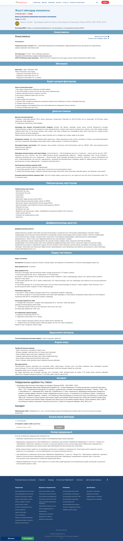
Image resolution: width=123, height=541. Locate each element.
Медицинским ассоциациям (94, 499)
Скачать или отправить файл (98, 38)
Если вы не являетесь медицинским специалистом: (32, 436)
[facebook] (107, 480)
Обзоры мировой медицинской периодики (47, 502)
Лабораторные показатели (46, 514)
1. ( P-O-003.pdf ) (20, 421)
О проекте (41, 480)
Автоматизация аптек (68, 501)
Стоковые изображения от (57, 533)
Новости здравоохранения (46, 508)
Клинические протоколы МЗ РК (47, 494)
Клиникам (51, 2)
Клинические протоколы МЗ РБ (47, 499)
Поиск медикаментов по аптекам (24, 494)
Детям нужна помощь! (93, 480)
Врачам (44, 2)
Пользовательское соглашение (25, 480)
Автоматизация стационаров (70, 499)
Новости (66, 2)
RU (97, 2)
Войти (105, 2)
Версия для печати (101, 36)
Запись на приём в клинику (22, 501)
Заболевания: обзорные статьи (47, 506)
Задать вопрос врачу (20, 512)
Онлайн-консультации (77, 2)
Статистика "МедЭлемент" (65, 480)
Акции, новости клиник (21, 504)
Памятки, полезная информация (23, 517)
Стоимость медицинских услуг (23, 507)
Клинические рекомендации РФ (47, 496)
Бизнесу (58, 2)
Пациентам (36, 2)
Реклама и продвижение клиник (71, 507)
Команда (51, 480)
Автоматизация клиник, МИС (70, 491)
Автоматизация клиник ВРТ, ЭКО (71, 496)
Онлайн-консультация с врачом (23, 496)
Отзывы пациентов (20, 509)
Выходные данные (61, 530)
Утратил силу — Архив (24, 14)
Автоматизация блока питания (71, 504)
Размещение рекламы (93, 494)
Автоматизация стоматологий (71, 494)
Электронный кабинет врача (47, 491)
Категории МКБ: (20, 28)
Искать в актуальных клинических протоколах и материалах (35, 16)
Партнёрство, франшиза (93, 491)
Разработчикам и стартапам (94, 496)
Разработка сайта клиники (70, 509)
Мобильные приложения (22, 522)
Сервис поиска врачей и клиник (23, 499)
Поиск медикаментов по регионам (24, 491)
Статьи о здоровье (20, 515)
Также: (17, 19)
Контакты (80, 480)
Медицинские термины (45, 516)
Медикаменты (43, 511)
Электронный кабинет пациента (24, 520)
